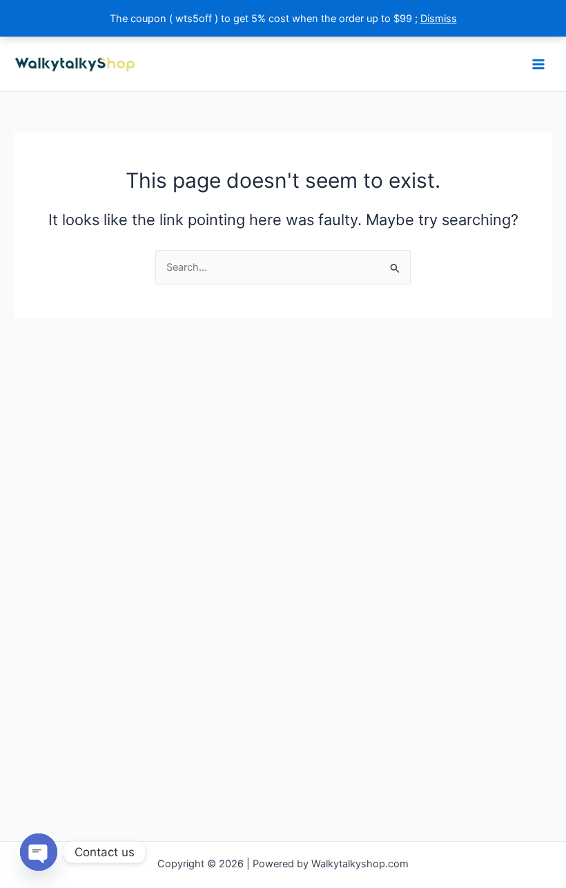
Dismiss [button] (438, 18)
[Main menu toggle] (538, 63)
